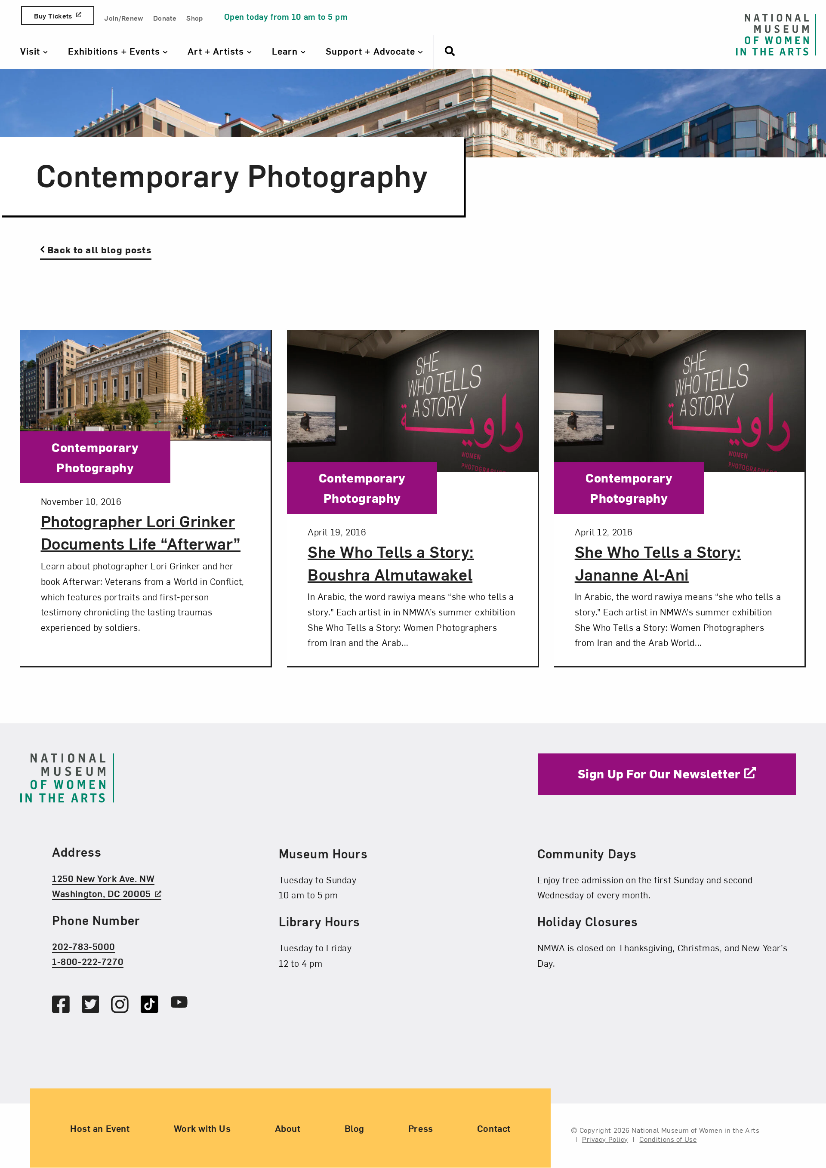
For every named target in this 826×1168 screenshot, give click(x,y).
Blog (354, 1128)
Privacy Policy (605, 1138)
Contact (494, 1128)
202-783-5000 (83, 946)
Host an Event (100, 1128)
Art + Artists (217, 51)
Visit (31, 51)
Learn (286, 51)
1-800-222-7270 (87, 962)
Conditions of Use (668, 1138)
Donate (164, 17)
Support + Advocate (372, 51)
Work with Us (202, 1128)
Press (420, 1128)
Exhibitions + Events (115, 51)
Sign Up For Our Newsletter (659, 773)
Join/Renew (123, 17)
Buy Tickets (53, 15)
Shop (194, 17)
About (288, 1128)
